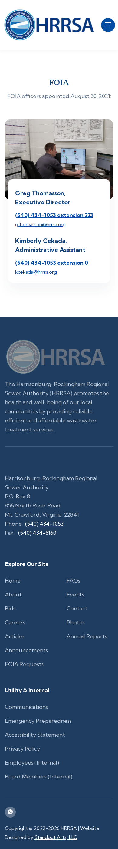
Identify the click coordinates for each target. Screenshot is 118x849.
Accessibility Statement (35, 734)
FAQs (73, 580)
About (13, 594)
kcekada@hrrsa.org (36, 272)
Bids (10, 608)
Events (75, 594)
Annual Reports (87, 636)
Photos (76, 622)
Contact (77, 608)
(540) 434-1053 (44, 523)
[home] (49, 24)
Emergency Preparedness (38, 720)
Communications (26, 706)
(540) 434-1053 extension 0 (51, 262)
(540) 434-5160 (37, 532)
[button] (108, 25)
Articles (15, 636)
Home (13, 580)
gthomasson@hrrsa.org (40, 224)
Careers (15, 622)
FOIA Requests (24, 664)
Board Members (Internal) (38, 776)
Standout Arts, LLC (55, 837)
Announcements (26, 650)
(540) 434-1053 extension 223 (54, 215)
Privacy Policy (22, 748)
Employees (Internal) (32, 762)
